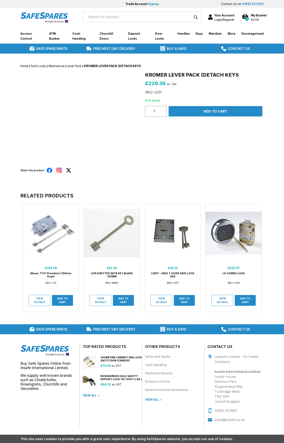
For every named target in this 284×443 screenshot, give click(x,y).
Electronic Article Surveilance (166, 390)
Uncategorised (252, 33)
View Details (39, 300)
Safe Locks (38, 66)
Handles (183, 33)
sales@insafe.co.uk (230, 420)
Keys (199, 33)
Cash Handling (156, 365)
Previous (17, 258)
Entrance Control (157, 381)
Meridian (215, 33)
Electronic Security (159, 373)
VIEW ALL (90, 395)
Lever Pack (74, 66)
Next (267, 258)
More (231, 33)
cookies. (226, 439)
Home (24, 66)
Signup (153, 4)
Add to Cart (62, 300)
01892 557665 (253, 4)
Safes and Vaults (157, 356)
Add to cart (215, 111)
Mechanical (56, 66)
